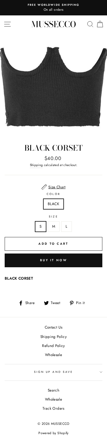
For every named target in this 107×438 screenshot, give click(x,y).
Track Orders (53, 408)
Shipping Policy (53, 336)
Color (53, 194)
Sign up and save (53, 372)
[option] (53, 8)
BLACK (53, 203)
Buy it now (53, 260)
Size (53, 216)
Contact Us (53, 327)
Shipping (36, 165)
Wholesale (53, 354)
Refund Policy (53, 345)
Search (53, 390)
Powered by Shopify (53, 433)
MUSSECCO (53, 24)
